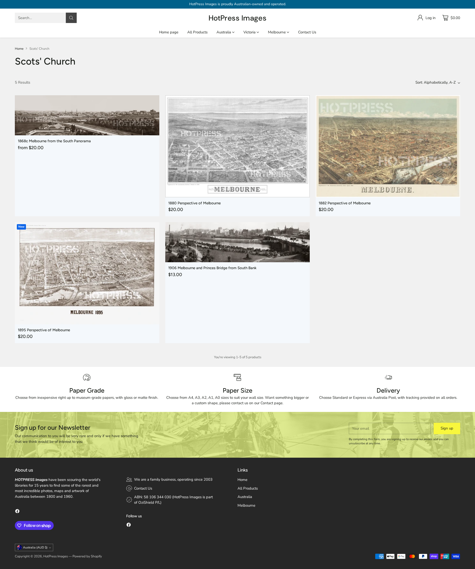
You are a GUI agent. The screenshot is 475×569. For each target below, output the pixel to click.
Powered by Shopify (87, 556)
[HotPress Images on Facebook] (17, 512)
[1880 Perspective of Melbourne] (237, 146)
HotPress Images (55, 556)
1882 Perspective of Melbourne (345, 203)
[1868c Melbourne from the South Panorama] (87, 115)
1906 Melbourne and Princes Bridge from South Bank (212, 268)
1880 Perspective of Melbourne (194, 203)
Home (19, 49)
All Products (248, 488)
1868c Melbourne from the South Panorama (54, 141)
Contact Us (143, 488)
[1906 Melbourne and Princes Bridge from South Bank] (237, 242)
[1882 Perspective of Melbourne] (388, 146)
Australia (245, 496)
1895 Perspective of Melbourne (44, 330)
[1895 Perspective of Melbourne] (87, 273)
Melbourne (246, 505)
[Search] (71, 18)
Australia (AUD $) (35, 547)
